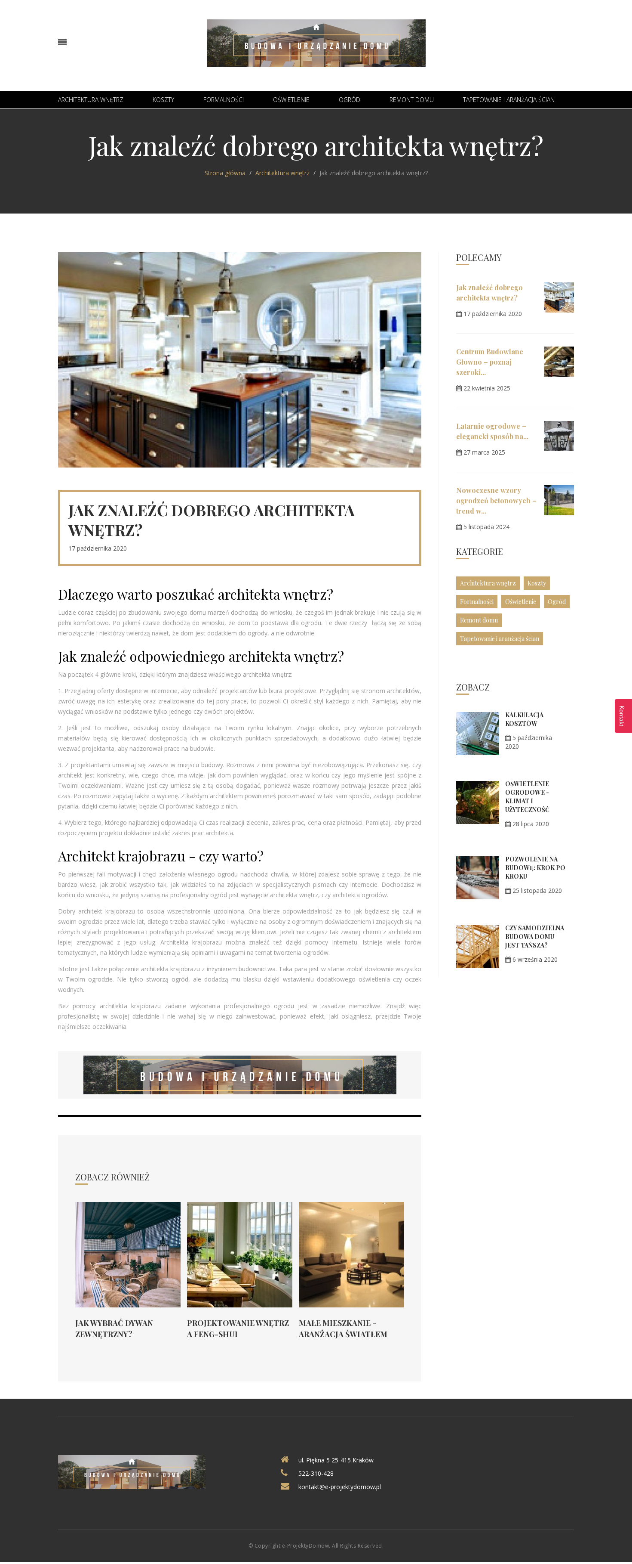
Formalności (223, 100)
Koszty (163, 100)
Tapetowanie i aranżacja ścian (509, 100)
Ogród (349, 100)
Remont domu (412, 100)
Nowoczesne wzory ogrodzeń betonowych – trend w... (496, 500)
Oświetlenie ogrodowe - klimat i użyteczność (527, 797)
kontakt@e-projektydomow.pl (339, 1487)
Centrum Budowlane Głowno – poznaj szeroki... (489, 362)
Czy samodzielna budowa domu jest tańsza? (534, 936)
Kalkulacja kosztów (524, 719)
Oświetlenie (291, 100)
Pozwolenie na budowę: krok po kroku (535, 867)
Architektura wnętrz (90, 100)
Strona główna (225, 173)
